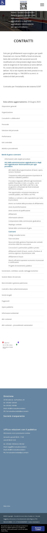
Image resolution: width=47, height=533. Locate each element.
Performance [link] (6, 136)
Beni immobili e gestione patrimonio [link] (14, 283)
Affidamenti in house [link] (16, 257)
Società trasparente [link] (26, 12)
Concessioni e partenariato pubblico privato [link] (24, 248)
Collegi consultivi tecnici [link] (17, 235)
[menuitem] (40, 4)
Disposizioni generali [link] (9, 106)
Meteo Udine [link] (6, 506)
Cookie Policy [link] (4, 531)
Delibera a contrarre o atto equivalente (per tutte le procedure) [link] (26, 199)
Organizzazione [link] (7, 112)
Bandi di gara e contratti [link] (21, 15)
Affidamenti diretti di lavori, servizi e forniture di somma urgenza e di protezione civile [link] (25, 252)
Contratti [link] (12, 232)
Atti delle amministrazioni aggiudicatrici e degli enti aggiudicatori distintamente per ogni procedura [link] (23, 21)
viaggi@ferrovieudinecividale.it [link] (16, 447)
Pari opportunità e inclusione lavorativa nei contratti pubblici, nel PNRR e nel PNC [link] (24, 193)
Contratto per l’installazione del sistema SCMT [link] (22, 86)
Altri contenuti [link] (7, 319)
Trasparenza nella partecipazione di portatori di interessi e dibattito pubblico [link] (25, 176)
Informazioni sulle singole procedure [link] (17, 159)
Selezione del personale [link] (10, 130)
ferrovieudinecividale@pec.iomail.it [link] (17, 411)
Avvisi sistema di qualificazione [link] (19, 211)
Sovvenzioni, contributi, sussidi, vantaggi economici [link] (20, 271)
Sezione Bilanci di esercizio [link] (11, 277)
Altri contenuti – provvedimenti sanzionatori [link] (17, 325)
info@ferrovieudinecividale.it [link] (16, 408)
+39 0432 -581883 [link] (11, 405)
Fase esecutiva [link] (14, 239)
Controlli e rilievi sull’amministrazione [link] (15, 289)
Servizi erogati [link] (7, 295)
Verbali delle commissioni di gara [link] (20, 228)
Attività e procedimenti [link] (10, 148)
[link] (2, 2)
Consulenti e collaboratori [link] (11, 118)
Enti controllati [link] (7, 142)
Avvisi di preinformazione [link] (17, 207)
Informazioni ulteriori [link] (16, 218)
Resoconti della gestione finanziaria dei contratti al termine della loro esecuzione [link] (26, 243)
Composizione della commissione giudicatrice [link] (25, 221)
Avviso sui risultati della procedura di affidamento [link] (26, 203)
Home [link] (13, 12)
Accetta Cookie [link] (38, 529)
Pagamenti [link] (5, 301)
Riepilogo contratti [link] (15, 224)
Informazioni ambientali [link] (10, 313)
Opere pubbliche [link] (7, 307)
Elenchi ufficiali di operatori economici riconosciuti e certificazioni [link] (26, 261)
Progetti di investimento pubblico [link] (20, 266)
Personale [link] (5, 124)
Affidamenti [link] (13, 214)
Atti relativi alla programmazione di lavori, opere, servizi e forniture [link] (26, 171)
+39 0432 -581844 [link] (11, 403)
